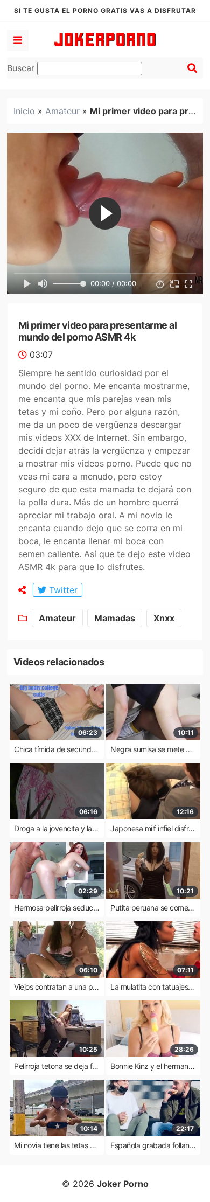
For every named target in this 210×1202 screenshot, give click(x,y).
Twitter (62, 590)
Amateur (62, 111)
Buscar (22, 67)
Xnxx (163, 618)
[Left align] (18, 40)
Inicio (24, 111)
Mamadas (114, 618)
